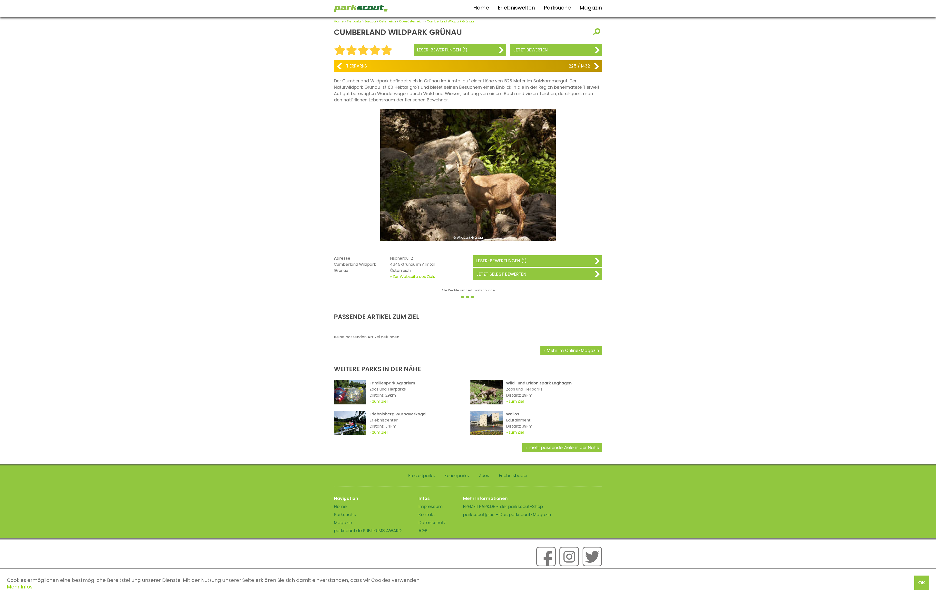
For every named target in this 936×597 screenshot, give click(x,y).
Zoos (484, 476)
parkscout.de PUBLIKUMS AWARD (367, 531)
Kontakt (427, 515)
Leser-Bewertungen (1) (442, 50)
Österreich (387, 21)
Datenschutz (432, 523)
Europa (370, 21)
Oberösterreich (411, 21)
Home (481, 7)
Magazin (591, 7)
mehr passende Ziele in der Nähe (564, 447)
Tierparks (354, 21)
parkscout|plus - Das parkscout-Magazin (507, 515)
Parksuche (557, 7)
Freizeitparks (421, 476)
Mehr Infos (19, 586)
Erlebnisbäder (513, 476)
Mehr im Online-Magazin (573, 350)
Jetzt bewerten (530, 50)
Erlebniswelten (516, 7)
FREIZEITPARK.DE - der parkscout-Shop (503, 506)
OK (921, 582)
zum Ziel (380, 401)
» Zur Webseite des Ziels (412, 276)
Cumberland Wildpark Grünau (450, 21)
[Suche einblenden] (597, 31)
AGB (423, 531)
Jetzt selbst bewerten (501, 274)
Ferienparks (457, 476)
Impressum (431, 506)
